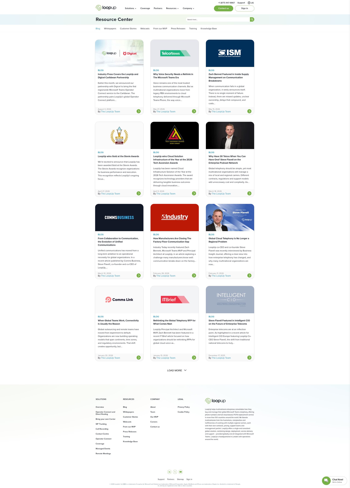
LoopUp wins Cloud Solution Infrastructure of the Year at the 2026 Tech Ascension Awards (172, 160)
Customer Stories (127, 28)
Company (187, 8)
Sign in (244, 8)
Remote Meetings (103, 453)
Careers (153, 421)
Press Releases (177, 28)
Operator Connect (103, 438)
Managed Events (103, 448)
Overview (100, 407)
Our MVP (154, 416)
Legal (180, 399)
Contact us (223, 8)
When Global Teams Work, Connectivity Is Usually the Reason (118, 322)
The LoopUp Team (110, 111)
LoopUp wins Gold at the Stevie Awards (118, 156)
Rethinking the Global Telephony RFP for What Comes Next (174, 322)
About (152, 407)
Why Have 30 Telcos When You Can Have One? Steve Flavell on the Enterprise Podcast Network (227, 160)
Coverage (145, 8)
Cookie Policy (183, 412)
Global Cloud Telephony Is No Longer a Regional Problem (229, 240)
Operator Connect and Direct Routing (105, 413)
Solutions (129, 8)
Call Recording (102, 429)
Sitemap (180, 479)
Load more (174, 370)
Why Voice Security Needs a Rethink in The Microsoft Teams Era (173, 76)
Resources (171, 8)
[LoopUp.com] (106, 8)
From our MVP (160, 28)
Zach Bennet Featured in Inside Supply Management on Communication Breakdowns (229, 78)
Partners (158, 8)
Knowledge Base (209, 28)
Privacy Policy (184, 407)
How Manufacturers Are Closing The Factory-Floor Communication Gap (172, 240)
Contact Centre (102, 433)
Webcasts (144, 28)
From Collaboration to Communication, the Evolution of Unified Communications (118, 242)
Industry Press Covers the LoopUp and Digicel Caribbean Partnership (118, 76)
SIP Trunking (101, 424)
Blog (98, 28)
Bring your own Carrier (105, 419)
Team (152, 412)
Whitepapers (109, 28)
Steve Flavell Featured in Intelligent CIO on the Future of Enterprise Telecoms (229, 322)
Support (161, 479)
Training (193, 28)
